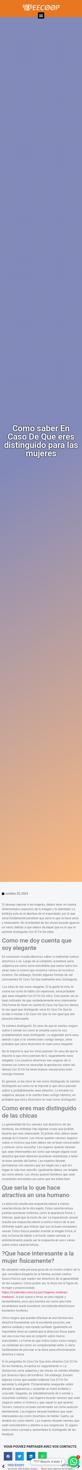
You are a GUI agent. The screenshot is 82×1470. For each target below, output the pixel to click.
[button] (41, 15)
